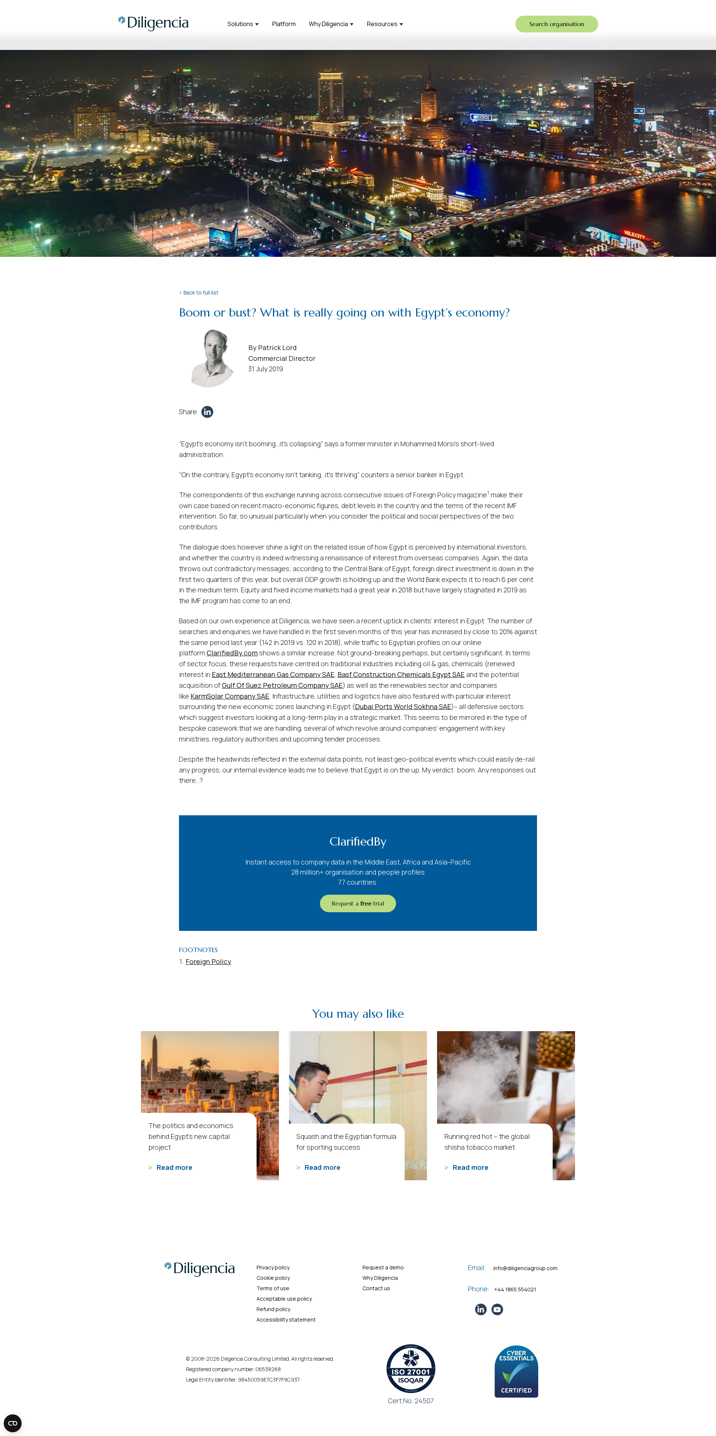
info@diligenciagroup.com (525, 1268)
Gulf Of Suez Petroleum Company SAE (282, 685)
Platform (284, 24)
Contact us (376, 1288)
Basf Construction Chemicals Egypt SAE (401, 674)
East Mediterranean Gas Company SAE (273, 674)
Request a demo (383, 1267)
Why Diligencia (328, 24)
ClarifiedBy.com (232, 652)
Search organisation (557, 24)
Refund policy (273, 1309)
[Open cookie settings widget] (13, 1423)
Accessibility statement (286, 1319)
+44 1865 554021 (515, 1289)
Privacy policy (273, 1267)
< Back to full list (199, 292)
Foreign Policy (208, 961)
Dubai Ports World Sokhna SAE (403, 706)
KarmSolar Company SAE (230, 696)
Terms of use (273, 1288)
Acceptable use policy (284, 1298)
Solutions (240, 24)
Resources (382, 24)
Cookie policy (273, 1277)
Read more (173, 1167)
